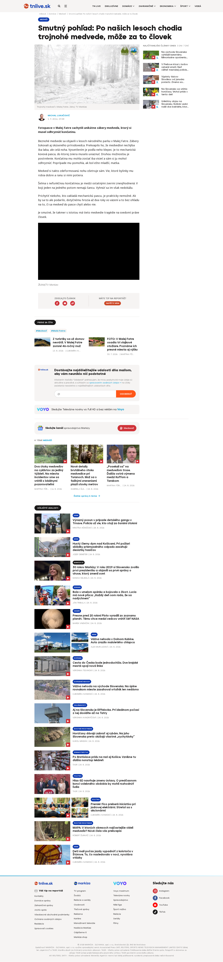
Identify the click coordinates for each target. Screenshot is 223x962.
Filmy (115, 923)
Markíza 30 (78, 563)
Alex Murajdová (99, 647)
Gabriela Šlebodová (78, 489)
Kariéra (77, 918)
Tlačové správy (81, 909)
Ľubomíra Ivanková (83, 694)
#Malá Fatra (58, 331)
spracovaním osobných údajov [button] (104, 383)
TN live (96, 6)
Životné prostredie (83, 729)
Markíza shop (80, 937)
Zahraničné (146, 6)
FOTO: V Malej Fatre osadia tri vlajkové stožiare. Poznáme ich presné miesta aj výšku (122, 344)
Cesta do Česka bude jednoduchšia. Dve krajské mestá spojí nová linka (105, 664)
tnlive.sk (43, 14)
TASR (75, 765)
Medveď (63, 14)
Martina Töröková (42, 489)
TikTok (162, 912)
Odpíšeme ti (80, 932)
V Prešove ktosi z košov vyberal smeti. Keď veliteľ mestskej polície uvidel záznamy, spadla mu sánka (174, 67)
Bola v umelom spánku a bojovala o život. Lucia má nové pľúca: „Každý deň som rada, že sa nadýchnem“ (104, 595)
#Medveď (41, 331)
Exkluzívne (111, 6)
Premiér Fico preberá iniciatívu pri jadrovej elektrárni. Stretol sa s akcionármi (113, 807)
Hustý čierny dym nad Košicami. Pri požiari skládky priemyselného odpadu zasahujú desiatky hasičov (101, 547)
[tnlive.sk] (37, 6)
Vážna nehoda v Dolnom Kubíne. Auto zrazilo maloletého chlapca (113, 641)
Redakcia (39, 923)
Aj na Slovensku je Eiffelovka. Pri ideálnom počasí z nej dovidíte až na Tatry (106, 711)
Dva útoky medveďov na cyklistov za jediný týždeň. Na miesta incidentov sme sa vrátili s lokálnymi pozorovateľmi (48, 475)
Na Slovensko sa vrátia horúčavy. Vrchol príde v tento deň (174, 92)
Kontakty (38, 896)
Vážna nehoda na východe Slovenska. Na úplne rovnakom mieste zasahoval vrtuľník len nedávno (106, 688)
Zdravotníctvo (81, 752)
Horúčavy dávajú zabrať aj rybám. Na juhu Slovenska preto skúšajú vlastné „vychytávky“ (104, 735)
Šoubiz (77, 895)
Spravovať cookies (43, 928)
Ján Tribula (79, 603)
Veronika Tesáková (83, 670)
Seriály (116, 918)
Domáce (127, 6)
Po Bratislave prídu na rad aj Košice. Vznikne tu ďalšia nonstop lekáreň (104, 758)
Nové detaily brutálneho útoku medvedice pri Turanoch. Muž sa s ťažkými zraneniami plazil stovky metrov (84, 475)
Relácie (117, 914)
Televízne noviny (121, 895)
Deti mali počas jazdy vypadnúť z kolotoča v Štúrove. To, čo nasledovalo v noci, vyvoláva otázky (103, 854)
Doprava (77, 658)
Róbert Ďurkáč (80, 835)
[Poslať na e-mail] (65, 303)
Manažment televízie (84, 923)
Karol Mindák (80, 741)
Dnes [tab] (173, 46)
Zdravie (77, 587)
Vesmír (77, 611)
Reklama (78, 914)
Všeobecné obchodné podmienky (51, 914)
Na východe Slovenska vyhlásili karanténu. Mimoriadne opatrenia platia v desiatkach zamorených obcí (174, 55)
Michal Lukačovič (59, 115)
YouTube (163, 905)
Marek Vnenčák (81, 623)
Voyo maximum (121, 891)
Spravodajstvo (120, 900)
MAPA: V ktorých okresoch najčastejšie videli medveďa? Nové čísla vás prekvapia (103, 829)
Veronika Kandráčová (84, 717)
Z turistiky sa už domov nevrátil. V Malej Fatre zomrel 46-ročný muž (68, 342)
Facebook (164, 898)
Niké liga (117, 904)
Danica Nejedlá (81, 578)
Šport (184, 6)
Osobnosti (79, 904)
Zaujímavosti (80, 705)
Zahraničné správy (43, 905)
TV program (80, 891)
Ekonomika (166, 6)
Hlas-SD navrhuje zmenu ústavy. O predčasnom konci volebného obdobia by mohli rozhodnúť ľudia (104, 783)
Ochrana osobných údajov (48, 919)
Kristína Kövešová (82, 528)
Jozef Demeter (80, 554)
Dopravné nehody (82, 682)
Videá (198, 6)
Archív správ (40, 910)
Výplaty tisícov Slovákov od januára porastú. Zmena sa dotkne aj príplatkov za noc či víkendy (174, 79)
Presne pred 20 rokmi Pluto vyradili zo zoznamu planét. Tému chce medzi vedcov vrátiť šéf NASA (106, 617)
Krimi (76, 515)
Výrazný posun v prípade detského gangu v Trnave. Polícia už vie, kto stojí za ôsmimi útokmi (105, 522)
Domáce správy (42, 900)
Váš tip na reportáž (51, 890)
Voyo (120, 409)
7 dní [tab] (186, 46)
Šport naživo (119, 909)
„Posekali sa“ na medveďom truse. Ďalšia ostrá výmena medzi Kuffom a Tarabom (121, 474)
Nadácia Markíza (82, 928)
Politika (77, 776)
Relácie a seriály (82, 900)
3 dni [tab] (179, 46)
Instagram (164, 891)
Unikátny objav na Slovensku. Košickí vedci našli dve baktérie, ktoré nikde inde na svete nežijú (174, 104)
